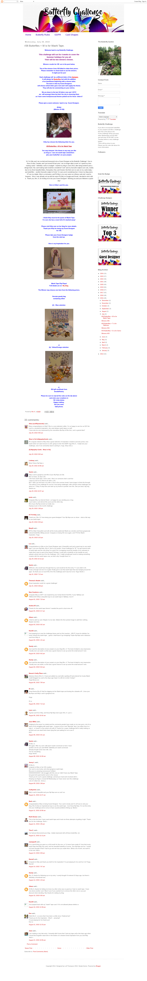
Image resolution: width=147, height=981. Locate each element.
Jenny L (31, 762)
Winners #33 (106, 333)
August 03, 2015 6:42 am (37, 624)
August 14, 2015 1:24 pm (37, 880)
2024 (102, 273)
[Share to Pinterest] (53, 412)
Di (29, 689)
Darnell (31, 859)
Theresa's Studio (34, 580)
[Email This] (45, 412)
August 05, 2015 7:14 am (37, 704)
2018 (102, 290)
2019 (102, 287)
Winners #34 (106, 328)
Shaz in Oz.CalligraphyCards (38, 439)
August (104, 311)
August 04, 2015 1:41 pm (37, 640)
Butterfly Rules (43, 34)
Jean (30, 931)
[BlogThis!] (47, 412)
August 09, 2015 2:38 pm (37, 783)
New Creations (34, 592)
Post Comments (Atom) (40, 951)
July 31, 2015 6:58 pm (36, 586)
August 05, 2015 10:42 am (37, 715)
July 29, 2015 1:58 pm (36, 508)
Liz (30, 544)
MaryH (31, 528)
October (104, 306)
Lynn (30, 710)
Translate (113, 119)
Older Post (89, 948)
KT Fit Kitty (33, 515)
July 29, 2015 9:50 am (36, 454)
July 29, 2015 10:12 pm (36, 559)
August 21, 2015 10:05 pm (37, 940)
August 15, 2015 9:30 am (37, 895)
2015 (102, 298)
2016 (102, 295)
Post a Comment (32, 944)
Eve (30, 913)
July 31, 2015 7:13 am (36, 574)
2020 (102, 284)
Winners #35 (106, 321)
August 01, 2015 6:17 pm (37, 611)
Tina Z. (31, 830)
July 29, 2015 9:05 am (36, 433)
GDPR (57, 34)
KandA (31, 631)
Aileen (31, 617)
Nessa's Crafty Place (36, 673)
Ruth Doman (33, 817)
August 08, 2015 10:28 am (37, 756)
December (105, 300)
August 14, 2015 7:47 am (37, 866)
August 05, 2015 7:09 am (37, 682)
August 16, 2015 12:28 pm (37, 907)
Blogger (98, 966)
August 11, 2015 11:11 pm (37, 835)
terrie (30, 497)
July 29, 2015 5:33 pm (36, 537)
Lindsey (31, 460)
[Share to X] (49, 412)
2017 (102, 292)
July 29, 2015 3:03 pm (36, 522)
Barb (30, 801)
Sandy (31, 646)
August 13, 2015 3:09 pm (37, 853)
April (103, 342)
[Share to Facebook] (51, 412)
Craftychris (32, 789)
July (103, 314)
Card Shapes (72, 34)
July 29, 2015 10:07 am (36, 491)
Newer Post (28, 948)
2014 (102, 354)
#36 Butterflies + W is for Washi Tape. (109, 317)
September (105, 308)
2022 (102, 279)
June (103, 337)
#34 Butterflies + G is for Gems (111, 330)
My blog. (65, 286)
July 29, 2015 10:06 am (36, 466)
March (104, 345)
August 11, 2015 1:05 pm (37, 824)
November (105, 303)
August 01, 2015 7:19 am (37, 599)
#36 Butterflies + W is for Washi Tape (59, 146)
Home (28, 34)
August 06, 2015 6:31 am (37, 735)
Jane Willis (32, 721)
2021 (102, 281)
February (105, 348)
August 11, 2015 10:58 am (37, 810)
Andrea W (32, 605)
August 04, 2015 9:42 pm (37, 653)
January (104, 350)
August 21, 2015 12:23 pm (37, 924)
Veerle (31, 472)
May (103, 339)
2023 (102, 276)
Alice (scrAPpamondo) (36, 423)
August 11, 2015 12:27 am (37, 795)
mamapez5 (32, 842)
